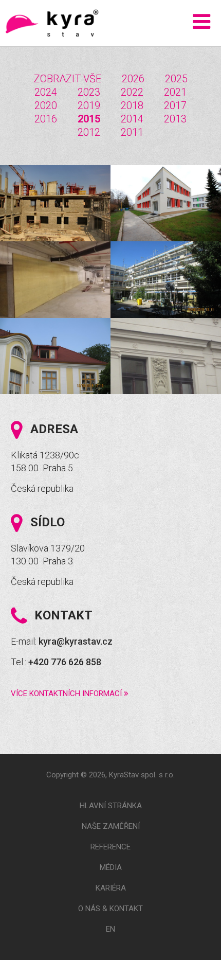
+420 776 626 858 (64, 661)
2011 (132, 132)
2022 (132, 92)
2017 (175, 105)
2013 (175, 119)
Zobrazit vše (67, 79)
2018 (132, 105)
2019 (89, 105)
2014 (132, 119)
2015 (89, 119)
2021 (175, 92)
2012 (89, 132)
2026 (133, 79)
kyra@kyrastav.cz (76, 641)
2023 (89, 92)
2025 (176, 79)
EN (110, 929)
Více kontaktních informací (67, 693)
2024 (45, 92)
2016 (45, 119)
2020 (45, 105)
